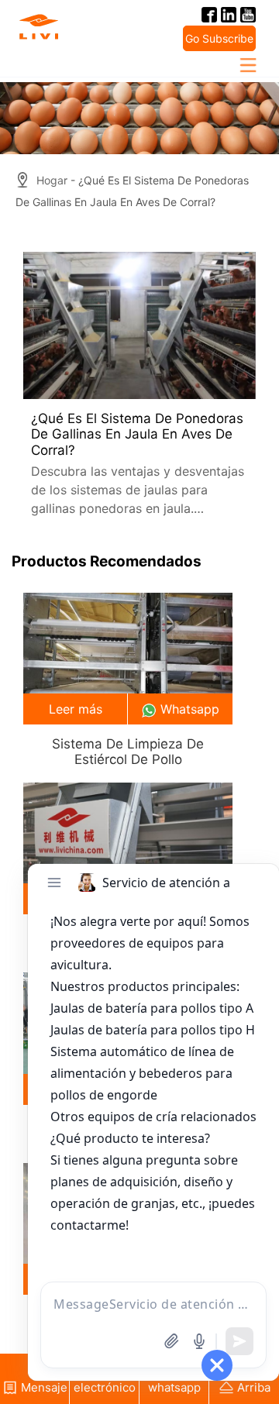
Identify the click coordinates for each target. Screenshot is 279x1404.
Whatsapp (189, 709)
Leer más (75, 709)
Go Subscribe (219, 38)
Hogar (51, 180)
